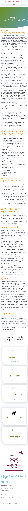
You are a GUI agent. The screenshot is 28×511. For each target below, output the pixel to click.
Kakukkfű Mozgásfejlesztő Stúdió (14, 477)
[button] (14, 5)
